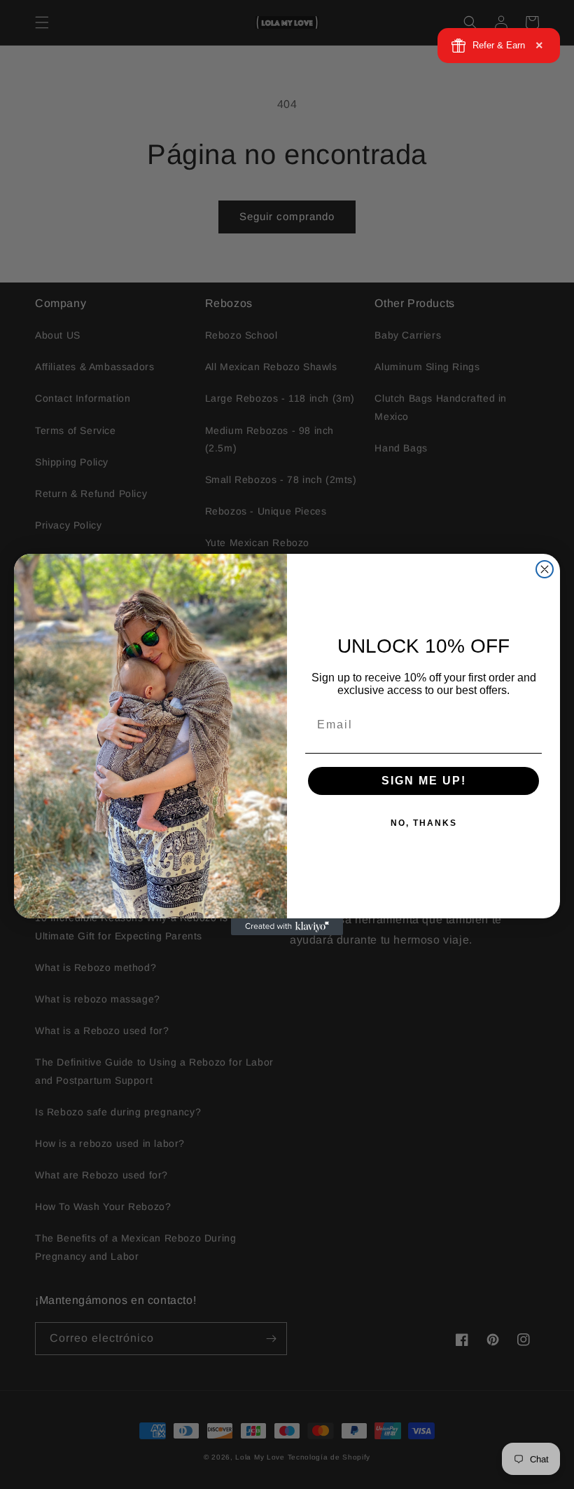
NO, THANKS (424, 823)
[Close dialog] (544, 569)
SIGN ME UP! (424, 781)
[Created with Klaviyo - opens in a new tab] (287, 926)
